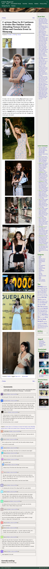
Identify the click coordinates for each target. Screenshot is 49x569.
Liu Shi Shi (41, 308)
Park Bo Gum (44, 311)
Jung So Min (45, 294)
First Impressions (42, 265)
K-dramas (40, 269)
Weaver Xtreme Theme (44, 567)
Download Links (42, 260)
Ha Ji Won (45, 288)
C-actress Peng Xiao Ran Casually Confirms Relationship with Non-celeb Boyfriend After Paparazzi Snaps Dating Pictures (43, 151)
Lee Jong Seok (43, 302)
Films (40, 264)
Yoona (39, 326)
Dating (40, 286)
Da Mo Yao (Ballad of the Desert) (43, 360)
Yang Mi (43, 325)
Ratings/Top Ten (6, 6)
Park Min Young (41, 313)
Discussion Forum (42, 258)
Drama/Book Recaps (16, 3)
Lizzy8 (5, 400)
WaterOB (41, 346)
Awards (40, 256)
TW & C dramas (42, 279)
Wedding (39, 325)
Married (46, 308)
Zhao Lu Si (17, 376)
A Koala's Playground (7, 2)
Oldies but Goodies (42, 275)
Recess (40, 278)
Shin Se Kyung (42, 317)
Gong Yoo (41, 288)
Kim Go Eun (40, 295)
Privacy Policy (43, 3)
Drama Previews (42, 261)
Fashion (9, 376)
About (7, 3)
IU (46, 290)
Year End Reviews (42, 281)
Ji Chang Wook (43, 292)
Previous (3, 17)
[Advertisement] (43, 123)
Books (40, 257)
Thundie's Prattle (42, 344)
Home (3, 3)
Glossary (31, 3)
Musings (40, 273)
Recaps (40, 277)
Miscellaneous (41, 270)
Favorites (25, 3)
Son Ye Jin (42, 323)
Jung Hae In (41, 294)
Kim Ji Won (43, 295)
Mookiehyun (41, 343)
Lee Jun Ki (40, 304)
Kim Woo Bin (43, 299)
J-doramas (41, 266)
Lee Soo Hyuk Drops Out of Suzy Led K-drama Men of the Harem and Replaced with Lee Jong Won (43, 46)
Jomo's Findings (42, 342)
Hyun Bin (43, 290)
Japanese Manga (42, 268)
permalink (25, 376)
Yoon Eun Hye (43, 326)
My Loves (40, 274)
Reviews (13, 6)
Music (40, 271)
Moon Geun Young (41, 310)
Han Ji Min (39, 290)
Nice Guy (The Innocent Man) (43, 397)
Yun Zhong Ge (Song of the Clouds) (43, 376)
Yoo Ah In (46, 325)
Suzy (45, 323)
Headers (36, 3)
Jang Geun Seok (41, 291)
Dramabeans (41, 341)
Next (34, 17)
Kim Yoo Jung (41, 301)
